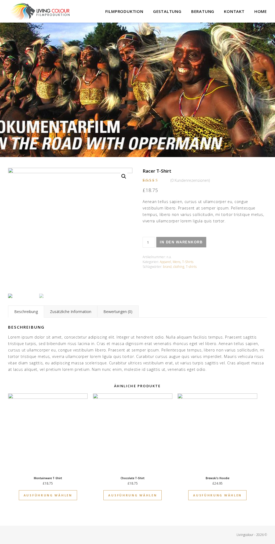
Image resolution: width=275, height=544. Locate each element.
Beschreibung (26, 311)
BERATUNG (202, 11)
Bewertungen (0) (117, 311)
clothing (178, 266)
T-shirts (191, 266)
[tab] (26, 311)
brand (167, 266)
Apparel (165, 261)
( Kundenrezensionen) (190, 180)
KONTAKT (234, 11)
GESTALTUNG (167, 11)
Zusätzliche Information (70, 311)
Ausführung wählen (48, 495)
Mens (176, 261)
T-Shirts (187, 261)
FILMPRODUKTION (124, 11)
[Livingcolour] (40, 11)
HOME (260, 11)
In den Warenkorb (181, 242)
